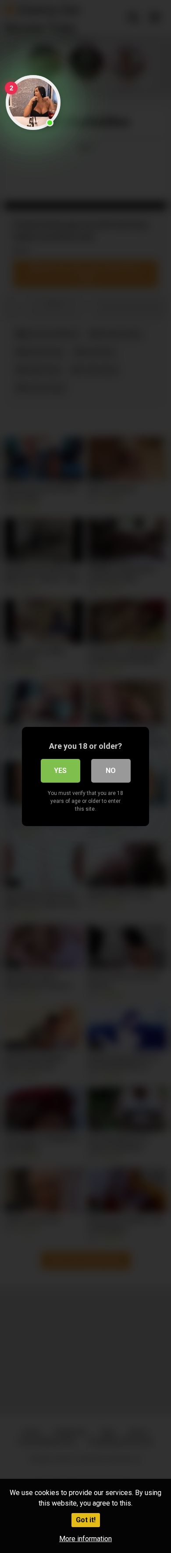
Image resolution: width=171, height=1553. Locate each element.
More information (85, 1539)
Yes (60, 770)
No (111, 770)
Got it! (86, 1520)
